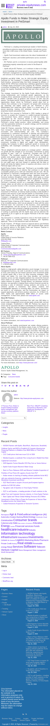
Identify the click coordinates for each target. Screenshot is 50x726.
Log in (5, 570)
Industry (32, 530)
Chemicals (39, 517)
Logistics (19, 540)
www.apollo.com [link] (34, 295)
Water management (39, 550)
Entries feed (7, 574)
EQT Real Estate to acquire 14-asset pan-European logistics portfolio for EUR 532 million (37, 662)
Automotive (5, 517)
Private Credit (6, 543)
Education (37, 523)
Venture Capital (9, 549)
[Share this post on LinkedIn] (13, 385)
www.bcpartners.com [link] (27, 320)
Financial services (24, 526)
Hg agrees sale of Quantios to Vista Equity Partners (20, 488)
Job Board (7, 605)
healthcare (9, 529)
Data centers (21, 523)
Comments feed (8, 577)
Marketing (29, 540)
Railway (14, 543)
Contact (4, 596)
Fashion (12, 526)
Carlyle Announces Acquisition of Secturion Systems (21, 504)
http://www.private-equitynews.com (32, 398)
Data (15, 523)
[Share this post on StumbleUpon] (20, 385)
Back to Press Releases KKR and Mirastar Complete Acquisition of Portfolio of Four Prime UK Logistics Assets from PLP (37, 639)
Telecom (41, 547)
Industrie (23, 529)
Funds (37, 526)
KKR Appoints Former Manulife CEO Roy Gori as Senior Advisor (24, 463)
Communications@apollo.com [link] (11, 249)
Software (30, 546)
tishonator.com (43, 724)
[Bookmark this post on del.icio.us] (28, 385)
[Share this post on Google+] (6, 385)
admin (5, 27)
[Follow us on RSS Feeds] (26, 2)
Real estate (24, 543)
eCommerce (29, 523)
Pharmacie (44, 540)
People (5, 434)
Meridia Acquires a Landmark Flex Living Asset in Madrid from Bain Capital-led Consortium (37, 617)
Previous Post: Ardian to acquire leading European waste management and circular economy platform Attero (10, 409)
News (10, 12)
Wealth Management (7, 552)
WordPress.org (8, 581)
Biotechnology (29, 517)
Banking (20, 517)
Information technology (18, 533)
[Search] (45, 2)
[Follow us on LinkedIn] (24, 2)
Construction (7, 520)
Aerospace (5, 515)
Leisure (4, 540)
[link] (10, 368)
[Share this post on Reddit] (16, 385)
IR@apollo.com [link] (6, 241)
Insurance (23, 537)
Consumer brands (14, 377)
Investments (35, 537)
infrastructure (9, 537)
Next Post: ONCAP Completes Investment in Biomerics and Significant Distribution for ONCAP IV (37, 408)
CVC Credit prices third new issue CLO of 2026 (19, 454)
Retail (9, 547)
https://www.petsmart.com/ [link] (28, 363)
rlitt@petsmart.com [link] (9, 262)
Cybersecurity (6, 523)
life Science (11, 540)
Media (36, 540)
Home (5, 12)
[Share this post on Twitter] (9, 385)
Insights (5, 427)
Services (18, 546)
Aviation (13, 517)
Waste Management (25, 550)
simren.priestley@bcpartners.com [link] (14, 255)
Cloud (45, 517)
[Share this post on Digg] (24, 385)
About (4, 615)
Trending (5, 609)
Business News (7, 593)
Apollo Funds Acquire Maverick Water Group (18, 467)
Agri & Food (16, 514)
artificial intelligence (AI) (35, 514)
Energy (5, 525)
